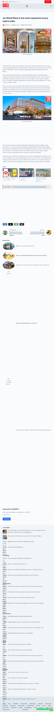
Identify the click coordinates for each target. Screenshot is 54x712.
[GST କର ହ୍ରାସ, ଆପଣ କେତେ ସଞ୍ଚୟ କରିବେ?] (8, 246)
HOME (4, 703)
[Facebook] (5, 224)
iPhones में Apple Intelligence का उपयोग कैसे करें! (26, 323)
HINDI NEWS (15, 703)
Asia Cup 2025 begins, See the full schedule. (20, 644)
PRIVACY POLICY (6, 709)
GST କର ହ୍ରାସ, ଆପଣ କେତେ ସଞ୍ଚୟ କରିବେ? (25, 245)
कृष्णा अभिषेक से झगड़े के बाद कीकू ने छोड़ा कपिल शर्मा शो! (20, 616)
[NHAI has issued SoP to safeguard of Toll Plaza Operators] (43, 172)
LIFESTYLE (38, 705)
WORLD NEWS (48, 703)
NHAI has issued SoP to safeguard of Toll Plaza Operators (41, 179)
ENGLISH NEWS (24, 703)
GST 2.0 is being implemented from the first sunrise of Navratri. (31, 255)
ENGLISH (30, 25)
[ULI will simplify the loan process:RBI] (26, 172)
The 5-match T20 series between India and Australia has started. (25, 655)
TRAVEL (49, 705)
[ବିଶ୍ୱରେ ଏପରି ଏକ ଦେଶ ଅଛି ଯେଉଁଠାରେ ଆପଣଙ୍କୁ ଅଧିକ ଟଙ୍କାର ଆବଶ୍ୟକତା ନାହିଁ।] (8, 265)
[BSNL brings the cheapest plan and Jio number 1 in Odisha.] (10, 172)
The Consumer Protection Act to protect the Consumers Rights (24, 536)
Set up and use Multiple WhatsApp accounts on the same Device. (25, 569)
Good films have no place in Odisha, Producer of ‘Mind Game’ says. (25, 627)
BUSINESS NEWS (24, 25)
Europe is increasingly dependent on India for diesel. (22, 689)
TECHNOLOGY (13, 705)
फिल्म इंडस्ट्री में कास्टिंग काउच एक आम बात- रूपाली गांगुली (20, 633)
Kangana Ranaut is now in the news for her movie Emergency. (24, 622)
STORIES (20, 707)
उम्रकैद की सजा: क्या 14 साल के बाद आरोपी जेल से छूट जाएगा (21, 541)
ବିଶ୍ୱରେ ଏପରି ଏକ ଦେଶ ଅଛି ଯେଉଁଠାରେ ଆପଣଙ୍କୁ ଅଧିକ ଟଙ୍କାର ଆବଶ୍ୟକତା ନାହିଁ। (32, 265)
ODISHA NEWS (33, 703)
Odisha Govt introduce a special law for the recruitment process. (25, 586)
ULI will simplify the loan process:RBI (17, 678)
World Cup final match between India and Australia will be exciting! (25, 661)
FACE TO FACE (6, 707)
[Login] (27, 6)
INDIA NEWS (40, 703)
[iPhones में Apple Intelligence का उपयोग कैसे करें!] (8, 323)
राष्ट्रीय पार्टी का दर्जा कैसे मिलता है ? (15, 547)
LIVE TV (48, 1)
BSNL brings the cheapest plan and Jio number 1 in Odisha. (23, 683)
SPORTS (44, 705)
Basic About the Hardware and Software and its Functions (23, 575)
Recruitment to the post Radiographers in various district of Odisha (26, 603)
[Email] (22, 224)
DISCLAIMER (25, 709)
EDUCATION (5, 705)
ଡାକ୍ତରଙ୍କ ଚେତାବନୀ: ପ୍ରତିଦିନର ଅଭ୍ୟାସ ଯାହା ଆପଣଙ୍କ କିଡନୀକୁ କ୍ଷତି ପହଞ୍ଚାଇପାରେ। (33, 430)
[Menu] (50, 6)
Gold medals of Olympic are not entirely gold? (20, 650)
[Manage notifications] (51, 709)
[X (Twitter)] (10, 224)
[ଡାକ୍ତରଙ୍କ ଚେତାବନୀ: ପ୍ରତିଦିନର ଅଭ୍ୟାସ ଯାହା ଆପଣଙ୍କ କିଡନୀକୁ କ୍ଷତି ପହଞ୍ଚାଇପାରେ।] (8, 430)
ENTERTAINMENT (28, 707)
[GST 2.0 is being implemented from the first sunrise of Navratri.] (8, 256)
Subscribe (6, 519)
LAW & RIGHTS (14, 707)
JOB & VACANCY (21, 705)
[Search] (17, 1)
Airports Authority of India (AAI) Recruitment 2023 (21, 597)
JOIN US (35, 707)
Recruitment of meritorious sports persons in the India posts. (24, 592)
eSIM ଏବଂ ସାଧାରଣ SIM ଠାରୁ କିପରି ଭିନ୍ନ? (17, 564)
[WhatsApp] (16, 224)
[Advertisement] (28, 61)
